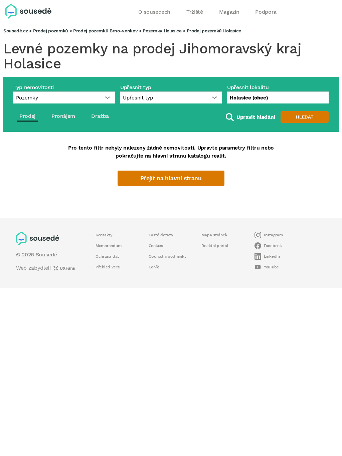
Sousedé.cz (15, 30)
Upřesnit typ (135, 87)
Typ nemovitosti (33, 87)
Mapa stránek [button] (214, 235)
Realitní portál (214, 245)
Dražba (100, 116)
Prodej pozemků (50, 30)
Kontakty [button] (104, 235)
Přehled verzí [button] (108, 267)
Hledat (304, 117)
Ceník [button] (154, 267)
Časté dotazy (161, 235)
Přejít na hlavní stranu (170, 178)
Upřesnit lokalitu (248, 87)
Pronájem (63, 116)
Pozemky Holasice (162, 30)
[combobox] (278, 97)
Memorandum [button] (108, 245)
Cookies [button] (156, 245)
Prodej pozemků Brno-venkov (105, 30)
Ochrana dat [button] (107, 256)
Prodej (27, 116)
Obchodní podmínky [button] (168, 256)
